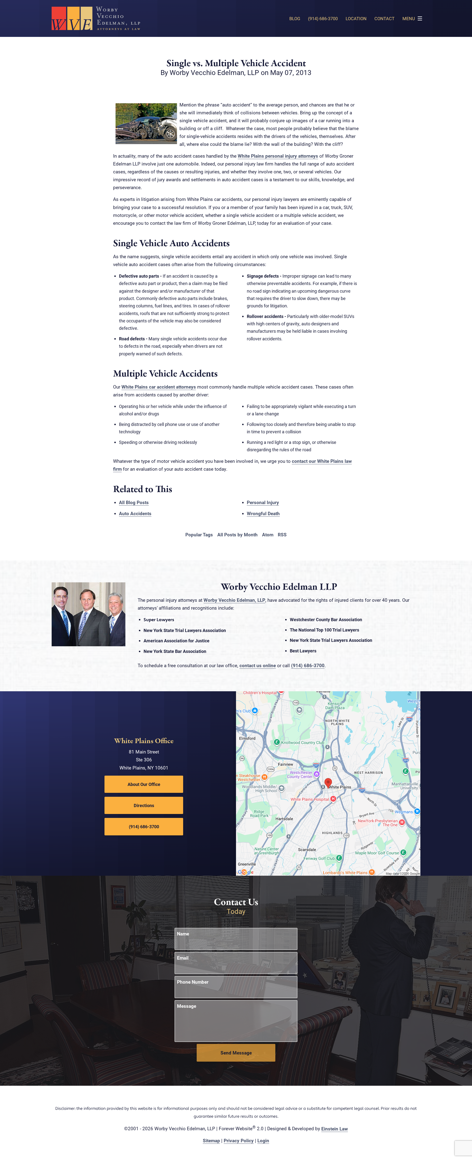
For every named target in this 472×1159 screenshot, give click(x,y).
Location (356, 18)
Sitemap (211, 1140)
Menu (408, 18)
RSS (282, 534)
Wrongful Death (263, 513)
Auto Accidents (135, 513)
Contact (384, 18)
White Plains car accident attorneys (158, 387)
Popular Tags (199, 534)
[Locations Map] (328, 783)
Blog (294, 18)
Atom (267, 534)
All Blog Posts (134, 502)
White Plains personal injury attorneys (278, 156)
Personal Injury (263, 502)
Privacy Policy (239, 1140)
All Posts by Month (237, 534)
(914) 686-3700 (307, 665)
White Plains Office (144, 741)
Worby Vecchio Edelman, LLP (234, 600)
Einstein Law (334, 1129)
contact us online (257, 665)
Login (263, 1140)
